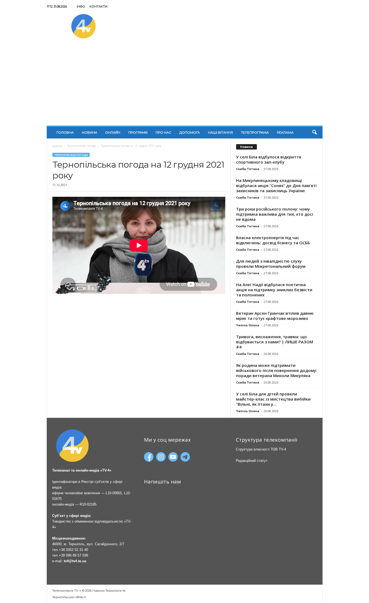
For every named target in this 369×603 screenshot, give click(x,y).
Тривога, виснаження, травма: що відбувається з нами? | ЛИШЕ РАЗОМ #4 (274, 342)
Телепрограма (255, 132)
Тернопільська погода (81, 146)
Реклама (285, 132)
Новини (89, 132)
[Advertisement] (185, 85)
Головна (65, 132)
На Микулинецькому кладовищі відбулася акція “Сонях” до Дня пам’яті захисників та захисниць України (276, 185)
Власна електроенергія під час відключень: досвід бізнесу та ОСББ (273, 240)
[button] (314, 132)
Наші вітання (220, 132)
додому (57, 146)
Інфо (81, 6)
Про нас (163, 132)
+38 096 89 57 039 (73, 555)
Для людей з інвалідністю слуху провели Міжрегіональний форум (271, 263)
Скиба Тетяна (247, 169)
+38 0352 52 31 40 (73, 550)
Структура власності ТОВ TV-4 (261, 449)
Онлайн (112, 132)
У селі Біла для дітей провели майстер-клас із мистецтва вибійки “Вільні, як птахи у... (273, 399)
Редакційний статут (251, 461)
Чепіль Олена (247, 325)
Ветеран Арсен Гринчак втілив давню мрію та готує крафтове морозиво (275, 315)
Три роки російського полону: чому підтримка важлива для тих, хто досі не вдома (274, 214)
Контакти (98, 6)
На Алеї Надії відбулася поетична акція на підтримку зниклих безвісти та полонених (274, 289)
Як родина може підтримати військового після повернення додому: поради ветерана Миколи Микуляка (276, 370)
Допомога (189, 132)
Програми (137, 132)
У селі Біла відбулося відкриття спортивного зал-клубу (268, 159)
